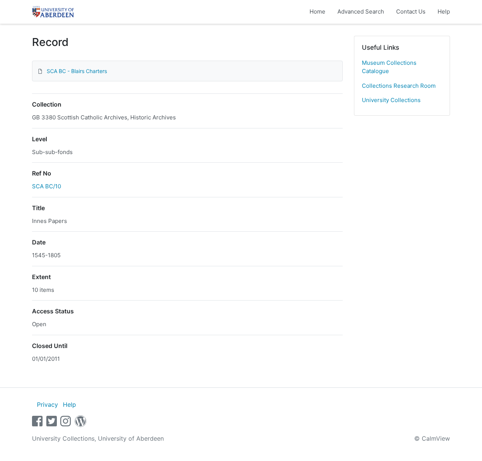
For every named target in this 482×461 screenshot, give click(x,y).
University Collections (391, 100)
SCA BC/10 (46, 186)
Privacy (47, 404)
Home (317, 11)
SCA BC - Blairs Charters (77, 71)
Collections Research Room (399, 85)
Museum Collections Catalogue (389, 67)
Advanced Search (360, 11)
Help (444, 11)
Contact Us (411, 11)
